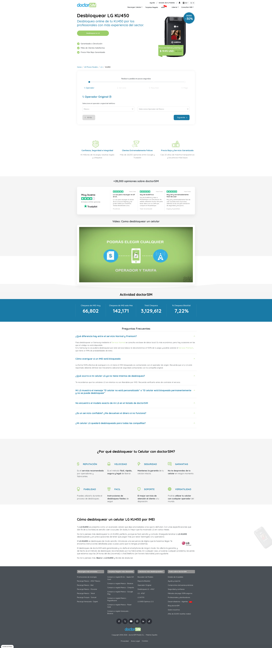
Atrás (89, 117)
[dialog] (7, 646)
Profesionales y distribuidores (179, 597)
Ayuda (152, 3)
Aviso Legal (135, 641)
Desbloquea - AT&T (146, 589)
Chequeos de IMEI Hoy (90, 305)
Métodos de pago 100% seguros (180, 593)
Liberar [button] (174, 7)
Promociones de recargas (87, 577)
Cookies (145, 641)
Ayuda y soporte (174, 581)
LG (101, 67)
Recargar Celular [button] (134, 7)
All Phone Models (91, 67)
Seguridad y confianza (176, 589)
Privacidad (125, 641)
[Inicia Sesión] (179, 3)
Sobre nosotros (174, 610)
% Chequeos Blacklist (181, 305)
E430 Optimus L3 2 (146, 602)
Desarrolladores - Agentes (180, 602)
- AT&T (141, 593)
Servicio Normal (118, 342)
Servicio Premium (186, 348)
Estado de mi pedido (175, 577)
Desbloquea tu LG (93, 33)
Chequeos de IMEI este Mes (121, 305)
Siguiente (181, 117)
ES (186, 3)
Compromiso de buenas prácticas (180, 585)
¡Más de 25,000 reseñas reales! (179, 614)
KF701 (141, 597)
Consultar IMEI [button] (186, 7)
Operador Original (144, 585)
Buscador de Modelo (145, 577)
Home (79, 67)
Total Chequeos (151, 305)
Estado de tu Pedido (167, 3)
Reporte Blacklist (144, 581)
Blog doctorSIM (173, 606)
